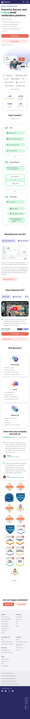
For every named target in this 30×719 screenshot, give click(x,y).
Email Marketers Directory (7, 659)
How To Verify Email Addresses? (8, 691)
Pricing (2, 648)
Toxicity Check (4, 639)
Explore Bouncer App (8, 279)
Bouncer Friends (19, 663)
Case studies (19, 634)
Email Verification (5, 632)
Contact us (18, 665)
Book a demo (15, 41)
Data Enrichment (5, 644)
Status (17, 641)
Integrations (4, 646)
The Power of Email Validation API (8, 696)
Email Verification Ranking (7, 688)
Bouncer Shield (4, 637)
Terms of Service (5, 674)
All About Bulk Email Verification (8, 694)
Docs (17, 639)
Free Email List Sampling (6, 668)
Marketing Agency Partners (22, 657)
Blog (2, 655)
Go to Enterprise (15, 334)
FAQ (17, 637)
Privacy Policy (4, 677)
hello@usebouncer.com (6, 704)
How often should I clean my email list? (10, 699)
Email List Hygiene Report (7, 657)
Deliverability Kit (5, 641)
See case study (7, 339)
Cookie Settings (5, 681)
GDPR (2, 679)
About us (18, 655)
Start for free (15, 36)
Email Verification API (6, 634)
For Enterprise (19, 632)
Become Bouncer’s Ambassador (20, 660)
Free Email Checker (5, 665)
